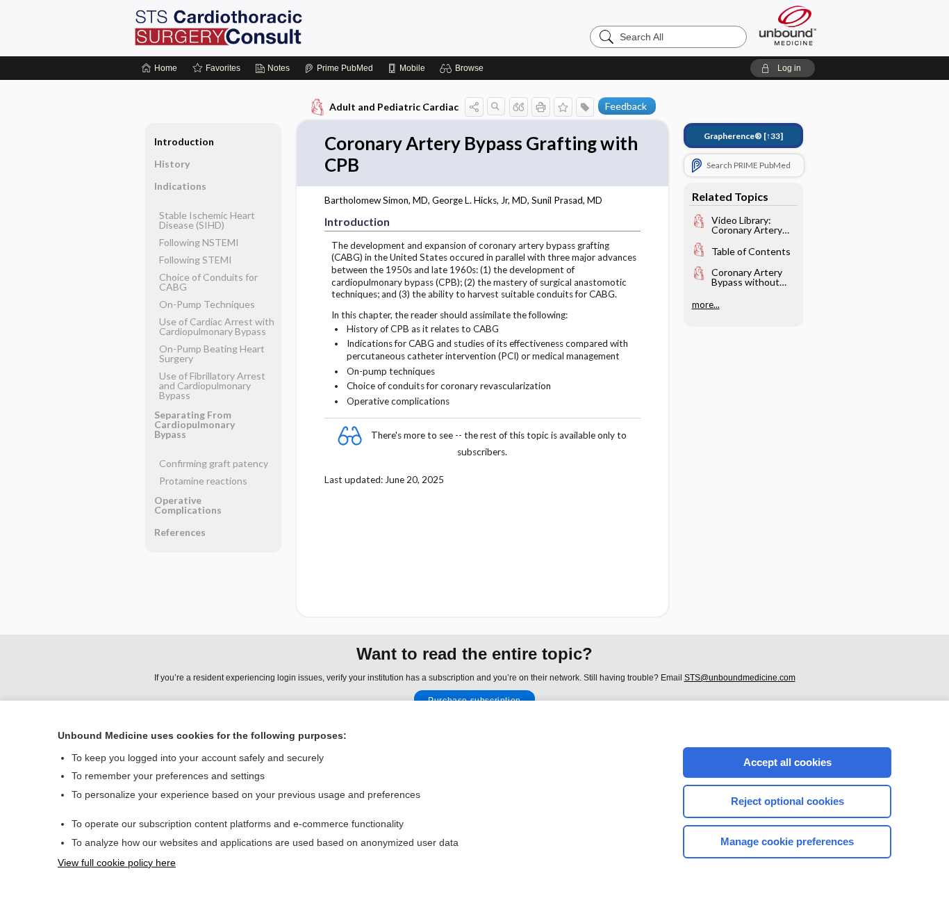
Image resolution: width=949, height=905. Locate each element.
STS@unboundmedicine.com (739, 678)
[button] (464, 68)
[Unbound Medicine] (787, 25)
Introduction (184, 141)
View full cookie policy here (117, 862)
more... (706, 304)
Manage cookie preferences (787, 841)
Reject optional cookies (787, 801)
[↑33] (743, 136)
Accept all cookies (787, 762)
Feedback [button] (626, 106)
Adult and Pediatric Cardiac (394, 107)
